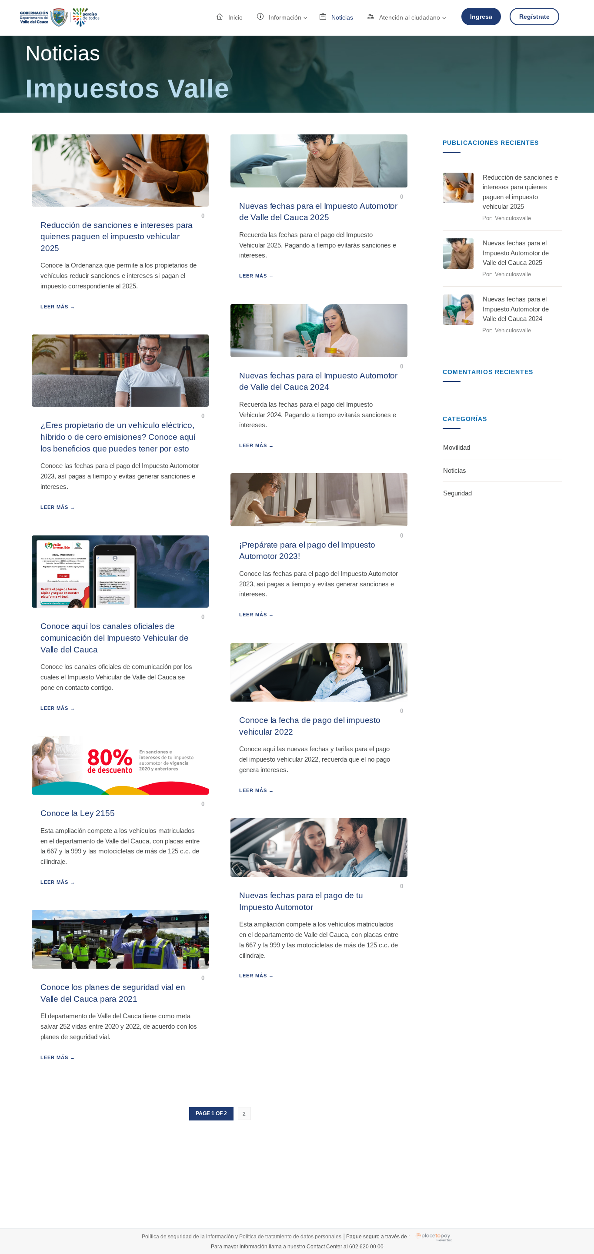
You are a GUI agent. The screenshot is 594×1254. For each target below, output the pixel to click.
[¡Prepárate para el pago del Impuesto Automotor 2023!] (318, 499)
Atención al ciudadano (409, 17)
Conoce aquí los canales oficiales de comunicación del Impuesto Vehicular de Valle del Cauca (114, 638)
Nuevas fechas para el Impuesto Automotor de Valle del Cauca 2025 (516, 252)
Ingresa (481, 16)
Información (285, 17)
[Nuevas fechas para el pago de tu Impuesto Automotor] (318, 847)
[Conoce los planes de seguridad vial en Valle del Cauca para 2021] (120, 939)
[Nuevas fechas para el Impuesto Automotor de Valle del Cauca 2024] (318, 330)
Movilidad (456, 447)
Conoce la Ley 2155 (77, 813)
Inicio (235, 17)
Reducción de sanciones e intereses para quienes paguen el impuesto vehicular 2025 (116, 237)
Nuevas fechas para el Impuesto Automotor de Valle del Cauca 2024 (516, 308)
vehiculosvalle (513, 218)
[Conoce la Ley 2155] (120, 765)
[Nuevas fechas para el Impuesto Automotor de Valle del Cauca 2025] (318, 160)
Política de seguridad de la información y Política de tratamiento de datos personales (242, 1236)
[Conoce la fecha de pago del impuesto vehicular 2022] (318, 672)
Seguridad (457, 493)
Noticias (342, 17)
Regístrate (534, 16)
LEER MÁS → (57, 306)
